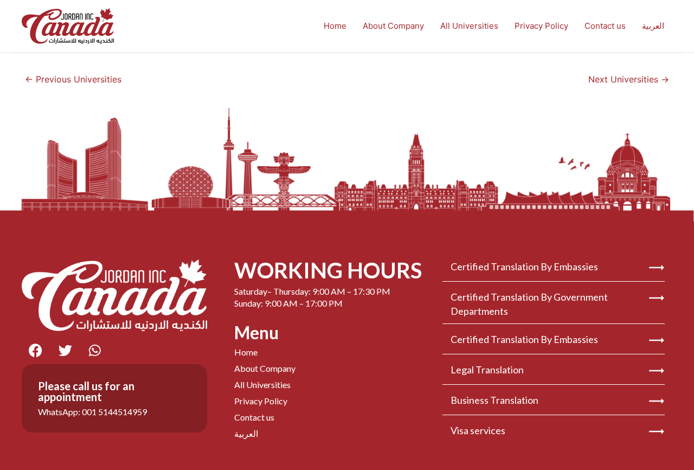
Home (335, 26)
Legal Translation (487, 370)
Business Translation (494, 400)
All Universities (469, 26)
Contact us (605, 26)
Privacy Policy (541, 26)
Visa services (478, 430)
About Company (393, 26)
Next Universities (628, 79)
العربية (653, 26)
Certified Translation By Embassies (524, 266)
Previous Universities (73, 79)
